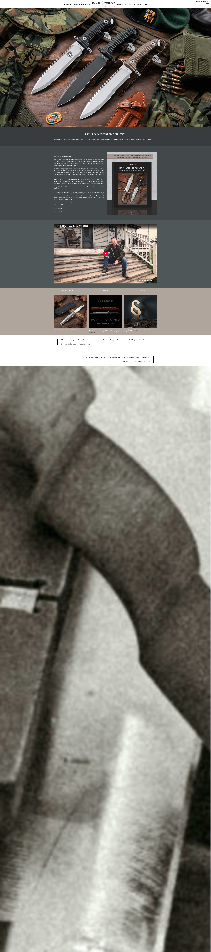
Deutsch (206, 1)
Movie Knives (68, 4)
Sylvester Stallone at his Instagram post (75, 344)
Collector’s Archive (121, 4)
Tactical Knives (78, 4)
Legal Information (142, 4)
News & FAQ (131, 4)
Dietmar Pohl (87, 4)
